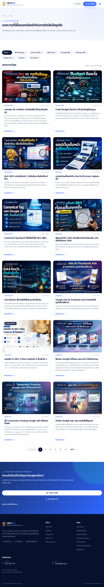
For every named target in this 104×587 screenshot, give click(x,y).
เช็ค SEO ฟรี (80, 527)
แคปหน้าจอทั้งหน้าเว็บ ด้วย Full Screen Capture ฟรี (77, 178)
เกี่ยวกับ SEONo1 (82, 534)
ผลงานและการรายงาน (83, 538)
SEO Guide (51, 52)
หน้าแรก (4, 16)
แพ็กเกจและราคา (51, 542)
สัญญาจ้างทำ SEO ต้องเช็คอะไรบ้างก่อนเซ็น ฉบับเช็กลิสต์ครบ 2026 (77, 239)
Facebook (6, 541)
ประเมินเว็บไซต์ (90, 4)
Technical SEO (37, 52)
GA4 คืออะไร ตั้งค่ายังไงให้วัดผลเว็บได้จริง (22, 300)
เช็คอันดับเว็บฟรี (81, 531)
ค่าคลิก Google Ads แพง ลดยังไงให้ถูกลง (74, 420)
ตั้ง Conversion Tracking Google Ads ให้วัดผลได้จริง (26, 422)
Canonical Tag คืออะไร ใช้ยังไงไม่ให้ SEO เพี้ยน (25, 238)
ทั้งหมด (7, 52)
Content (22, 58)
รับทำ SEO (49, 527)
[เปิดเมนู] (100, 4)
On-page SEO (66, 52)
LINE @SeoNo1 (30, 541)
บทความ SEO (81, 542)
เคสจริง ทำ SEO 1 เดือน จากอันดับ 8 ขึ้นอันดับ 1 (25, 359)
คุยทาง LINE (53, 493)
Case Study (34, 58)
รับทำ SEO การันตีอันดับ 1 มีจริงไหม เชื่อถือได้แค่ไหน (26, 178)
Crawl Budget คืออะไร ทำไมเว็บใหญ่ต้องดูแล (75, 109)
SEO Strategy (20, 52)
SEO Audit (49, 538)
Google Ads (9, 58)
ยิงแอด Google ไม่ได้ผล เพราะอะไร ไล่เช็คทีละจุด (76, 359)
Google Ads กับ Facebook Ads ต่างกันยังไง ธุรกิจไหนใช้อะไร (75, 301)
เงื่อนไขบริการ (80, 550)
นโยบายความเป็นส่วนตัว (84, 546)
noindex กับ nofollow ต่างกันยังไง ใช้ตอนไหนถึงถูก (26, 111)
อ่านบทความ (8, 131)
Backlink (48, 531)
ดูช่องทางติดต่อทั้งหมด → (11, 504)
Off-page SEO (81, 52)
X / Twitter (17, 541)
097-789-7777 (53, 499)
